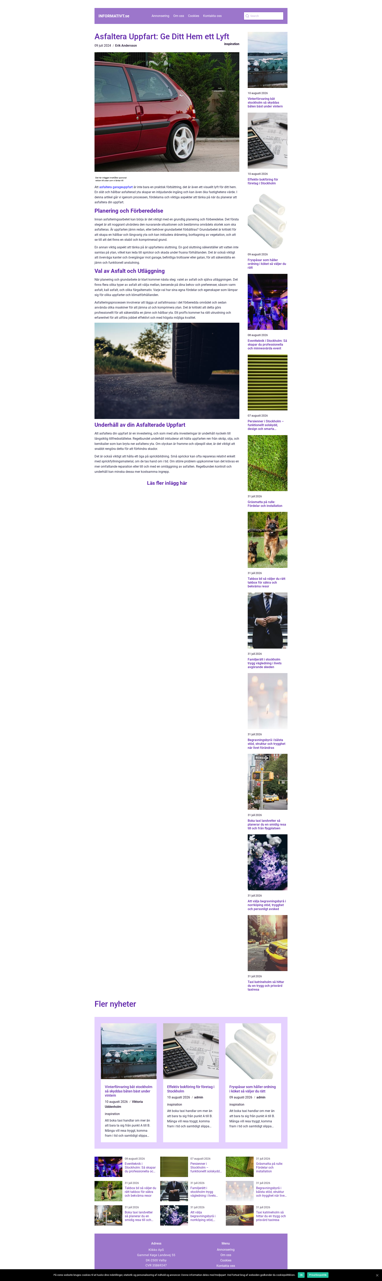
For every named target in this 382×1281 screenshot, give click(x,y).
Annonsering (160, 16)
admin (198, 1097)
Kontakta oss (212, 16)
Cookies (193, 16)
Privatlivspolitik (317, 1275)
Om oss (178, 16)
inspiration (231, 44)
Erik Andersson (126, 45)
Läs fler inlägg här (167, 483)
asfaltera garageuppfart (116, 187)
